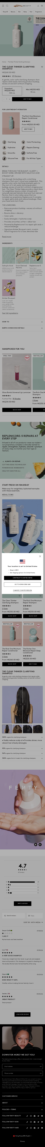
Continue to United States (22, 578)
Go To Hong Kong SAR (22, 584)
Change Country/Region (22, 590)
